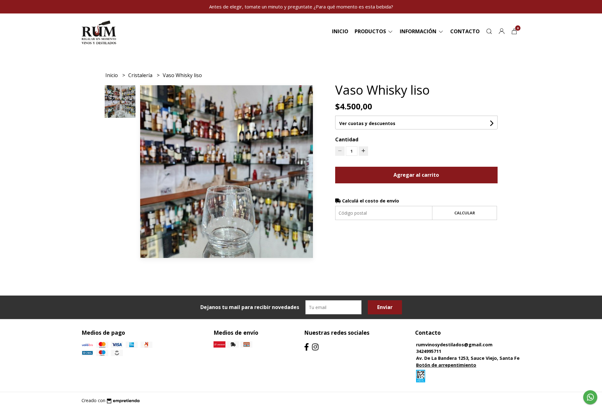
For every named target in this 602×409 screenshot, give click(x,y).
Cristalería (141, 75)
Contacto (465, 31)
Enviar (385, 307)
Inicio (340, 31)
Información (419, 31)
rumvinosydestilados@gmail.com (454, 345)
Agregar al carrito (416, 174)
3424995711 (428, 351)
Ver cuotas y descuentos (367, 123)
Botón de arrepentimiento (446, 365)
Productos (371, 31)
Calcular (464, 213)
